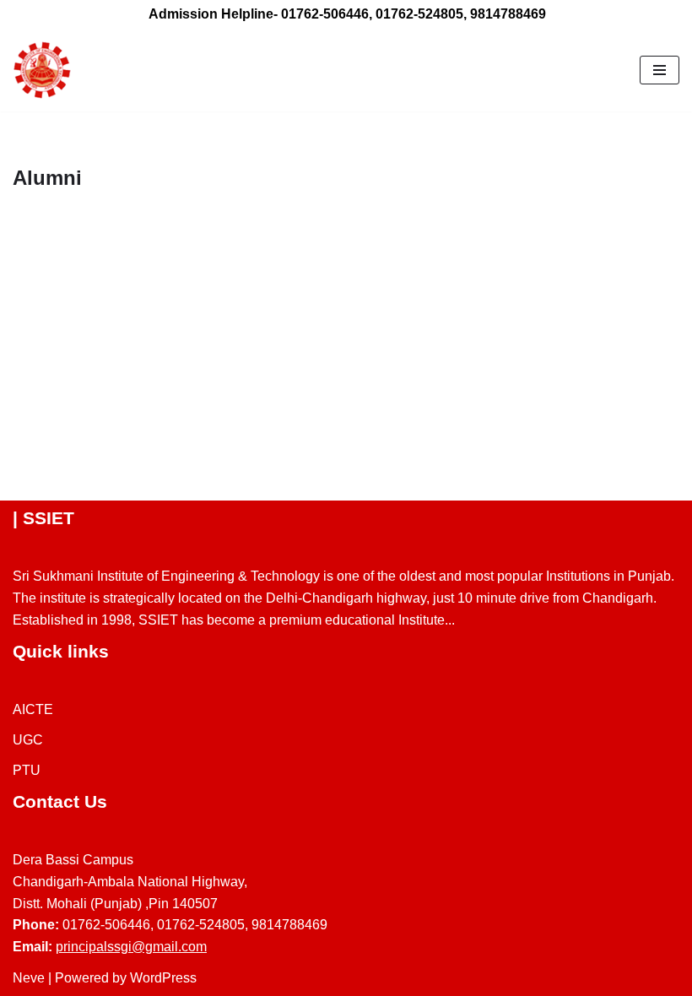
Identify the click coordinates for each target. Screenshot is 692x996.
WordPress (163, 978)
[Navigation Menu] (659, 70)
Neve (29, 978)
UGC (28, 740)
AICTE (33, 709)
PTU (27, 770)
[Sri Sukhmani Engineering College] (42, 70)
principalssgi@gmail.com (131, 946)
